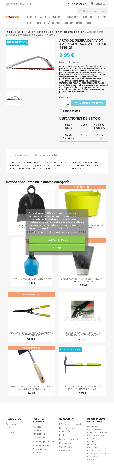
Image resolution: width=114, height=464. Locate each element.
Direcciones (65, 442)
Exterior (87, 17)
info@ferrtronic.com (97, 459)
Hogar (101, 17)
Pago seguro (39, 437)
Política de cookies (42, 445)
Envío (8, 428)
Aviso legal (38, 426)
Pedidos (63, 435)
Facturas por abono (69, 439)
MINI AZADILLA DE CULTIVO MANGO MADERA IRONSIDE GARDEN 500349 (31, 387)
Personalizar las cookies (63, 232)
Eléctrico (34, 23)
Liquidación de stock (78, 23)
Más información (38, 232)
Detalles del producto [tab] (44, 155)
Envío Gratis (52, 23)
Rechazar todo (57, 239)
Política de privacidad (43, 441)
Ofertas (10, 432)
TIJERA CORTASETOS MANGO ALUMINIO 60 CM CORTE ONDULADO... (31, 333)
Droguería (71, 17)
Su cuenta (66, 418)
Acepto (57, 248)
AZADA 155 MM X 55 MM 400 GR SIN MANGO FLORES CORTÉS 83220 (82, 280)
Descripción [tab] (20, 155)
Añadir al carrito (88, 103)
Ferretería (34, 17)
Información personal (70, 424)
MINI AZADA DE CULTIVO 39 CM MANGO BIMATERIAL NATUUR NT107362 (82, 387)
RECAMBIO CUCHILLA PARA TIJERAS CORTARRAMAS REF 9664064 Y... (82, 333)
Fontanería (52, 17)
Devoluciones (13, 424)
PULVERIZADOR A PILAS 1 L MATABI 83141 (31, 279)
